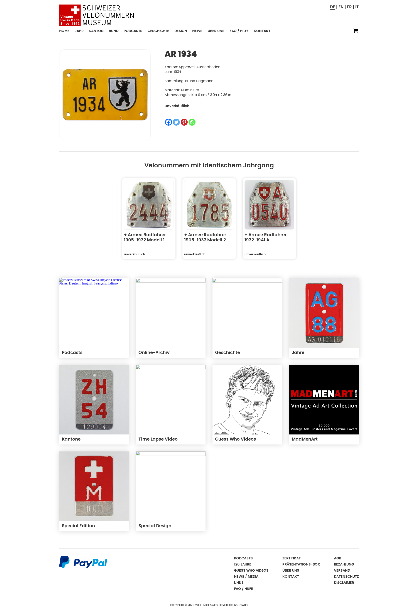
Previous (107, 221)
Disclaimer (344, 582)
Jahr (79, 31)
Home (64, 31)
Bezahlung (344, 564)
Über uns (216, 31)
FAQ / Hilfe (239, 31)
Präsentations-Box (301, 564)
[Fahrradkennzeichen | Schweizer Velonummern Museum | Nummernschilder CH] (96, 15)
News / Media (246, 576)
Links (239, 582)
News (197, 31)
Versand (342, 570)
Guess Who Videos (251, 570)
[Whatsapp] (192, 122)
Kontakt (262, 31)
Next (311, 221)
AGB (337, 558)
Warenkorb (355, 30)
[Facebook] (168, 122)
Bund (113, 31)
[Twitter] (176, 122)
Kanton (96, 31)
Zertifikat (291, 558)
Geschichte (158, 31)
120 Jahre (242, 564)
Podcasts (133, 31)
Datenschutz (346, 576)
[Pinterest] (184, 122)
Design (180, 31)
